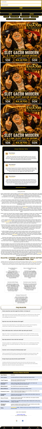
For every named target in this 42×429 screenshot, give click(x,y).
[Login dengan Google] (18, 421)
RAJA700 (6, 16)
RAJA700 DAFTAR (25, 16)
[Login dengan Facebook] (24, 421)
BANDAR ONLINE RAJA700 (29, 19)
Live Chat (37, 428)
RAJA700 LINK (34, 16)
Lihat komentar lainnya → (21, 187)
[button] (21, 414)
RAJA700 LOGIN (14, 16)
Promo (4, 428)
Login (12, 428)
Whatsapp (29, 428)
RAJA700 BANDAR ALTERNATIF (14, 19)
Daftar (21, 428)
